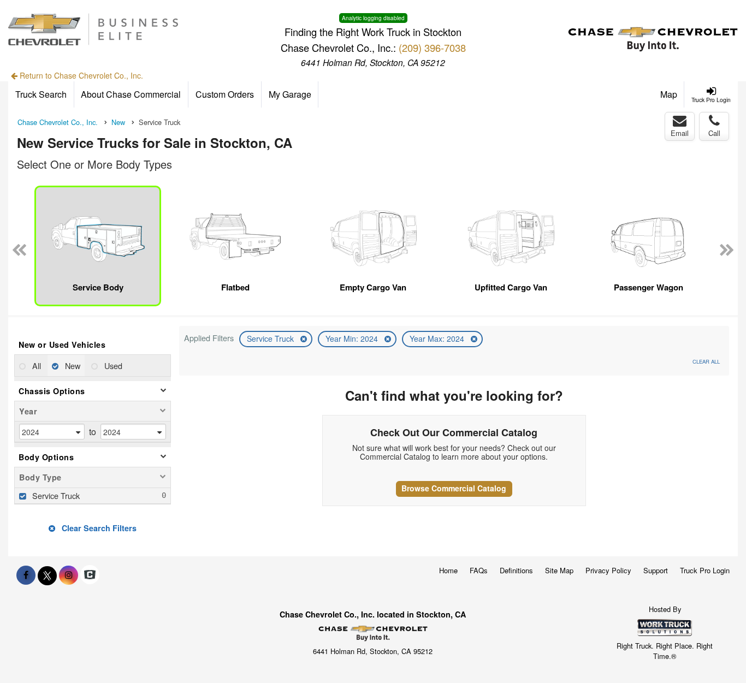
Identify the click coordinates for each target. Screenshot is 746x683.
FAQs (479, 570)
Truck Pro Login (705, 570)
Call (714, 133)
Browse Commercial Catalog (453, 488)
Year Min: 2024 (352, 338)
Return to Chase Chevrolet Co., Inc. (80, 75)
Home (448, 570)
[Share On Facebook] (25, 574)
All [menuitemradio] (35, 365)
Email (680, 133)
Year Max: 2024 (438, 338)
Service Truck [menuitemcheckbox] (55, 495)
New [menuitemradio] (71, 365)
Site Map (559, 570)
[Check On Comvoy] (89, 574)
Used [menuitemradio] (112, 365)
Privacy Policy (608, 570)
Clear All (706, 361)
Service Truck (271, 338)
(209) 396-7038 (432, 47)
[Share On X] (47, 574)
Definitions (516, 570)
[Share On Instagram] (68, 574)
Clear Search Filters (98, 527)
